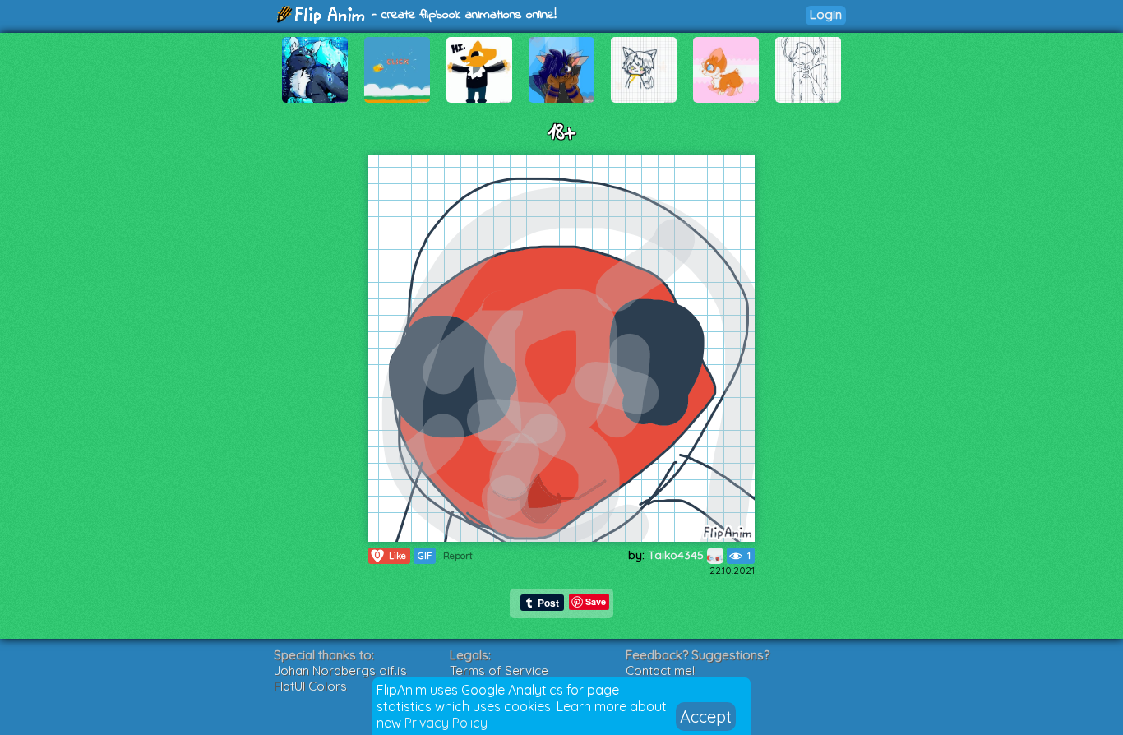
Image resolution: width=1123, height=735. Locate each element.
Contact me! (660, 670)
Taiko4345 (677, 555)
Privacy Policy (446, 722)
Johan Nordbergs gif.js (340, 670)
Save (595, 601)
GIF (425, 556)
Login (826, 14)
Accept (706, 716)
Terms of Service (499, 670)
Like (390, 555)
